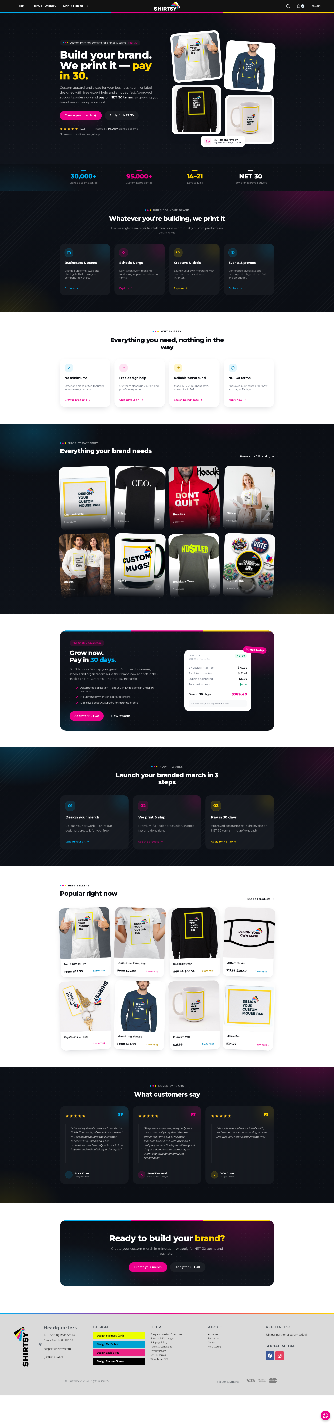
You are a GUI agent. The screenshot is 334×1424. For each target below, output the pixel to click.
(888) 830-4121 (53, 1357)
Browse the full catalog (255, 456)
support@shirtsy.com (57, 1349)
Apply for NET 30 (121, 115)
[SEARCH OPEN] (288, 6)
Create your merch (78, 115)
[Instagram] (279, 1355)
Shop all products (258, 899)
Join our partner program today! (286, 1335)
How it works (120, 716)
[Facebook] (270, 1355)
